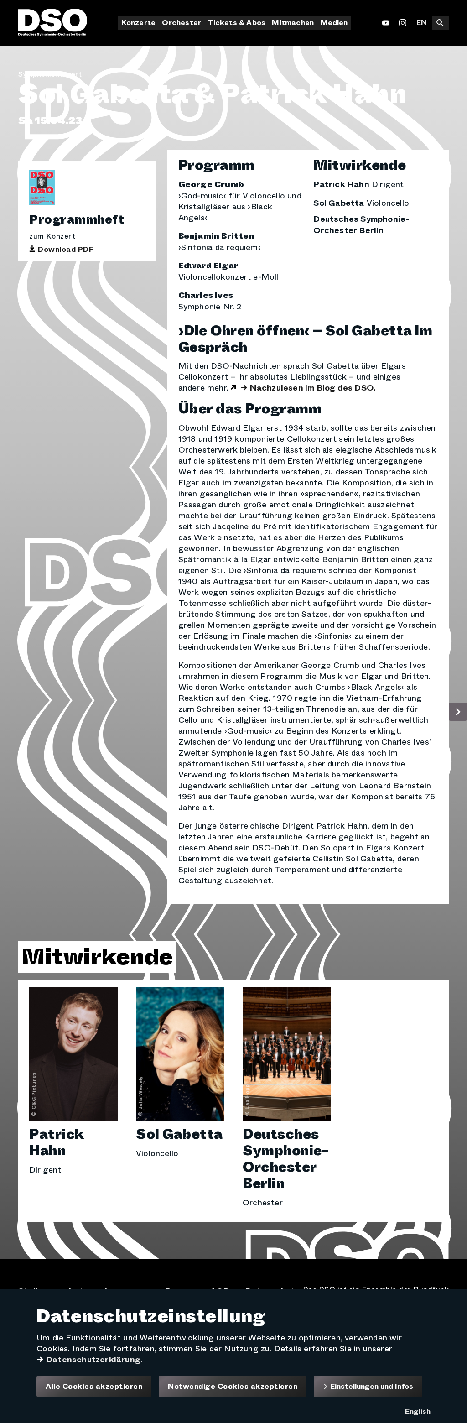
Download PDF (65, 249)
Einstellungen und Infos (370, 1386)
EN (421, 22)
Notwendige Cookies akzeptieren (232, 1386)
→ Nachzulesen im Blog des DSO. (308, 387)
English (418, 1411)
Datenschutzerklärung (93, 1359)
